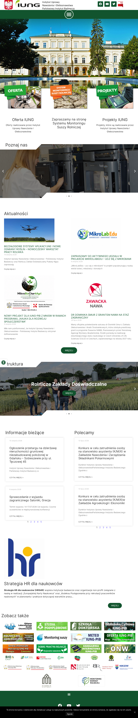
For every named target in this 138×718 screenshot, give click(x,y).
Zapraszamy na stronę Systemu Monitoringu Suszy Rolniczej (69, 123)
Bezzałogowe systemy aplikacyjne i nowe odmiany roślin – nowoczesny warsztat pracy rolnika (32, 249)
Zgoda (69, 714)
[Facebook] (100, 4)
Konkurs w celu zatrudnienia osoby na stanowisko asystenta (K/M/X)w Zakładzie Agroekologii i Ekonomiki (101, 500)
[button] (3, 362)
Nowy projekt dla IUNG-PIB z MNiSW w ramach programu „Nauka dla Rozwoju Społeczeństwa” (35, 318)
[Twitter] (114, 4)
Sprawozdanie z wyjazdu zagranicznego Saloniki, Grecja (30, 498)
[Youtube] (107, 4)
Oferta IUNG (23, 119)
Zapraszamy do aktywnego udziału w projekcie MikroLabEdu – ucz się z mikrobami (101, 257)
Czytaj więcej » (10, 269)
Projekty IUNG (115, 119)
